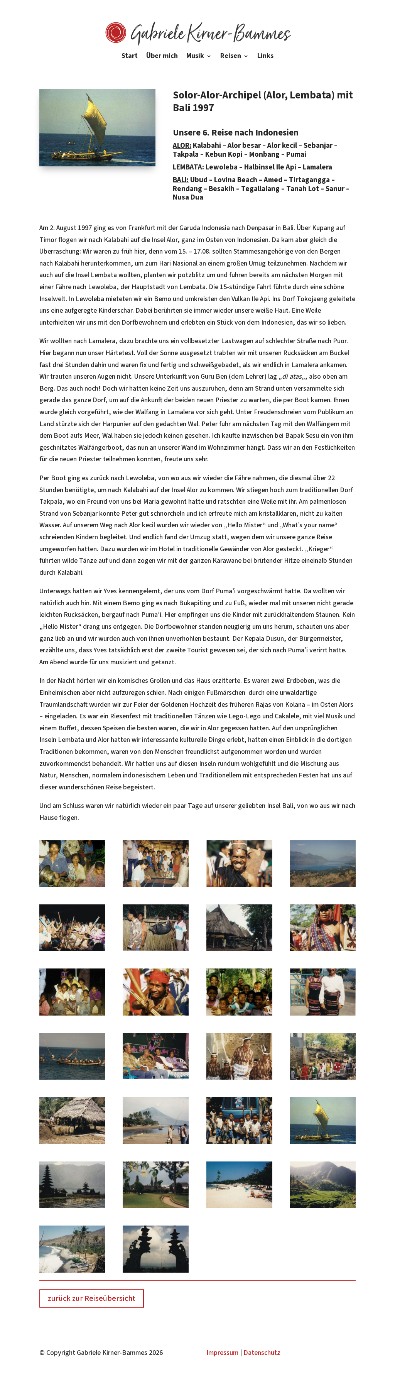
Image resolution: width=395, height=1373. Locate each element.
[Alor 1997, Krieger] (239, 887)
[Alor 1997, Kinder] (239, 1015)
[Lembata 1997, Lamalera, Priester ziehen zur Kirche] (323, 1079)
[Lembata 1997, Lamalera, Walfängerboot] (323, 1144)
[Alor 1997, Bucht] (323, 887)
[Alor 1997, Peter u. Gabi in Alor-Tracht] (323, 1015)
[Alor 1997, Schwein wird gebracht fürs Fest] (156, 951)
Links (265, 57)
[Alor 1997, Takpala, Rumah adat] (239, 951)
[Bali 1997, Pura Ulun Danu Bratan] (72, 1208)
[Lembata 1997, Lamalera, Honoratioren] (239, 1079)
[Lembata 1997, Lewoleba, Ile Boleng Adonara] (156, 1144)
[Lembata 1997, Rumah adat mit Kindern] (156, 887)
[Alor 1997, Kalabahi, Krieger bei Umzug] (156, 1015)
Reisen (230, 57)
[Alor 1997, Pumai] (72, 1015)
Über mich (162, 57)
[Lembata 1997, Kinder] (239, 1144)
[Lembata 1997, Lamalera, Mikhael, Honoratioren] (156, 1079)
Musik (195, 57)
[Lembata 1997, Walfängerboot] (72, 1079)
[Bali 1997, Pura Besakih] (156, 1272)
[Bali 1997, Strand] (239, 1208)
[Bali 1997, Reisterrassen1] (323, 1208)
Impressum (222, 1353)
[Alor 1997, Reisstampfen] (72, 951)
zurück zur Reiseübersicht (91, 1298)
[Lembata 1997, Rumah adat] (72, 1144)
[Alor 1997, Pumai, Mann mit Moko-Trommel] (72, 887)
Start (130, 57)
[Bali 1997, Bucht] (72, 1272)
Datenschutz (261, 1353)
